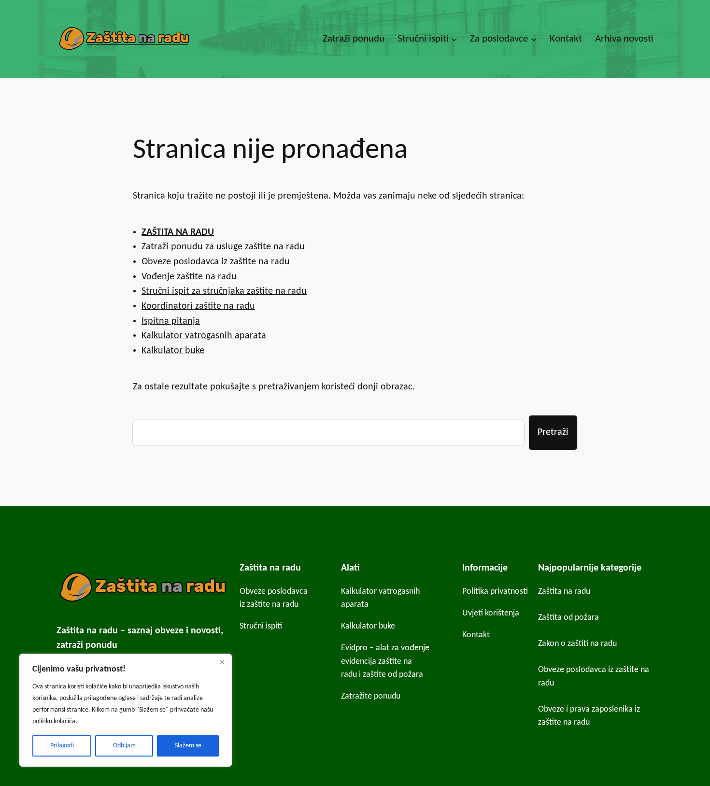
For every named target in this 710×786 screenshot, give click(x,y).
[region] (125, 710)
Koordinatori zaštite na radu (198, 306)
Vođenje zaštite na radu (189, 277)
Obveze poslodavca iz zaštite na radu (216, 262)
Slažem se (188, 745)
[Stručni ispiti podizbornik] (454, 39)
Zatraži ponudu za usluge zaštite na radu (223, 247)
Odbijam (124, 745)
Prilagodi (62, 745)
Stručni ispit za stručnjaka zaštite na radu (224, 291)
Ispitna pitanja (171, 321)
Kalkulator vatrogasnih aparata (204, 336)
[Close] (221, 662)
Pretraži (553, 432)
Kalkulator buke (173, 351)
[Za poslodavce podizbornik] (534, 39)
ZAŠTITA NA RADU (178, 232)
